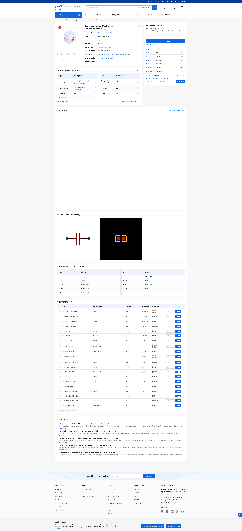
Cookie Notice (59, 510)
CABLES (136, 500)
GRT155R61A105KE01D (69, 367)
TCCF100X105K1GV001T (70, 401)
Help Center (112, 514)
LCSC (136, 496)
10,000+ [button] (148, 64)
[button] (166, 7)
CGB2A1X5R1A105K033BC (71, 396)
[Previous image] (58, 54)
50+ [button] (147, 53)
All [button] (137, 70)
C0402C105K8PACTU (70, 377)
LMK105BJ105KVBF (68, 406)
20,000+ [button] (149, 68)
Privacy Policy (59, 507)
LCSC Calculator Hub (88, 496)
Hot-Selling (148, 1)
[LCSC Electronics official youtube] (182, 511)
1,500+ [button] (148, 60)
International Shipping (115, 503)
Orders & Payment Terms (116, 500)
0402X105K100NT (68, 357)
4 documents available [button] (106, 58)
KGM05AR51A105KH (69, 382)
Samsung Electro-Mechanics (107, 33)
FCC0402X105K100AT (70, 311)
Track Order (112, 489)
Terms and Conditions (62, 503)
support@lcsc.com (171, 494)
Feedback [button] (111, 507)
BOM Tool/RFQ (86, 489)
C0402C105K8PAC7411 (70, 391)
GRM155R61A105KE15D (70, 331)
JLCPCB (136, 493)
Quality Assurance (61, 500)
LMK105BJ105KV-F (68, 336)
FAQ (109, 510)
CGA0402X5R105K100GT (71, 326)
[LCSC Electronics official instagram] (162, 511)
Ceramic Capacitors (89, 20)
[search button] (154, 7)
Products (62, 20)
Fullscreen (171, 110)
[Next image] (82, 54)
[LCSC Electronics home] (68, 7)
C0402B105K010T (68, 386)
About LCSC (59, 489)
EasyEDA (137, 489)
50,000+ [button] (149, 72)
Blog (56, 514)
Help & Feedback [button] (62, 101)
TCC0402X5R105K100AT (71, 317)
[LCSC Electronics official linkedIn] (172, 511)
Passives (70, 20)
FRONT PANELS (138, 503)
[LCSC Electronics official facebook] (167, 511)
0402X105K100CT (68, 341)
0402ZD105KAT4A (69, 346)
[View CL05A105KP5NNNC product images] (70, 37)
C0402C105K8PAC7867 (71, 362)
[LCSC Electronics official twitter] (177, 511)
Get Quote (180, 81)
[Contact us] (240, 515)
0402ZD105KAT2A (69, 372)
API (162, 1)
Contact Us (184, 1)
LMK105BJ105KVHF (68, 351)
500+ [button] (148, 56)
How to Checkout (113, 496)
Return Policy (112, 493)
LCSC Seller (58, 496)
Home (56, 20)
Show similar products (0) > (131, 101)
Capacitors (78, 20)
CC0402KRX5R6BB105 (70, 321)
